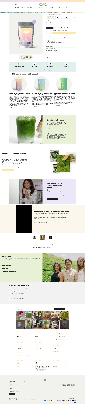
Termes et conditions (27, 399)
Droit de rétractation (12, 399)
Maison (47, 14)
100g (64, 27)
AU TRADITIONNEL (35, 106)
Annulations (11, 400)
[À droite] (33, 57)
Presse (10, 385)
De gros (25, 381)
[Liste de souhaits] (70, 4)
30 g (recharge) (56, 27)
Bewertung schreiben (59, 309)
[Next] (56, 238)
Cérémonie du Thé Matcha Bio (56, 14)
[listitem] (20, 315)
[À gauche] (19, 57)
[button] (68, 4)
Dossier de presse (12, 381)
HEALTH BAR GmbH (14, 398)
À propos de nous (12, 382)
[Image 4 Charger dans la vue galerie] (30, 57)
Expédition (32, 399)
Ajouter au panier (63, 33)
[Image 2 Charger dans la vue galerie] (24, 57)
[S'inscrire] (75, 382)
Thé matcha (49, 14)
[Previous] (28, 238)
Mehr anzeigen (42, 352)
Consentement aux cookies (14, 391)
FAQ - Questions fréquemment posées (15, 384)
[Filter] (66, 309)
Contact (10, 388)
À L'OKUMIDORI (57, 105)
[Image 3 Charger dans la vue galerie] (27, 57)
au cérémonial (12, 107)
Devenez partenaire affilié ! (28, 384)
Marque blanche (26, 382)
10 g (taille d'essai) (49, 27)
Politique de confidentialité (19, 399)
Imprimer (35, 399)
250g (68, 27)
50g (61, 27)
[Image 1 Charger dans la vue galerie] (21, 57)
